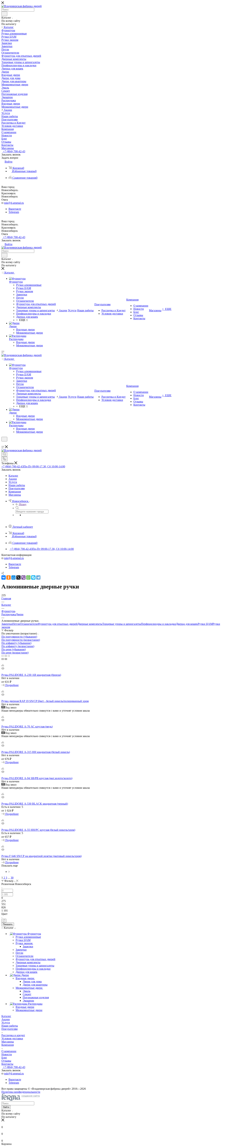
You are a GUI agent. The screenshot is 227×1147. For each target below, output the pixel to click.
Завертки (6, 623)
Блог (4, 1057)
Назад (22, 504)
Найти (6, 1107)
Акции (5, 1019)
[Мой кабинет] (3, 443)
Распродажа (8, 614)
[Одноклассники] (8, 577)
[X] (18, 577)
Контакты (7, 1063)
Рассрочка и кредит (13, 1035)
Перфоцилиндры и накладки (158, 623)
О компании (8, 1051)
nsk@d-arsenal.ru (14, 202)
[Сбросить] (3, 920)
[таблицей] (8, 655)
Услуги (5, 1022)
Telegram (14, 212)
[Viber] (23, 577)
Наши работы (9, 1025)
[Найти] (4, 14)
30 (12, 877)
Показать (8, 924)
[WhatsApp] (28, 577)
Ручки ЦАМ (205, 623)
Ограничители (29, 623)
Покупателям (9, 1028)
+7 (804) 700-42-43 (13, 151)
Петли (16, 623)
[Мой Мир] (13, 577)
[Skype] (33, 577)
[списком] (5, 655)
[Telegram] (38, 577)
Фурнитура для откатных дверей (57, 623)
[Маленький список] (2, 658)
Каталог (6, 1016)
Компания (7, 1044)
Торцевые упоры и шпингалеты (121, 623)
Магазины (7, 1041)
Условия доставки (12, 1038)
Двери (19, 614)
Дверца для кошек (187, 623)
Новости (6, 1054)
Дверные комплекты (89, 623)
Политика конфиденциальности (20, 1091)
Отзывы (6, 1060)
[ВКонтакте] (3, 577)
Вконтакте (15, 208)
